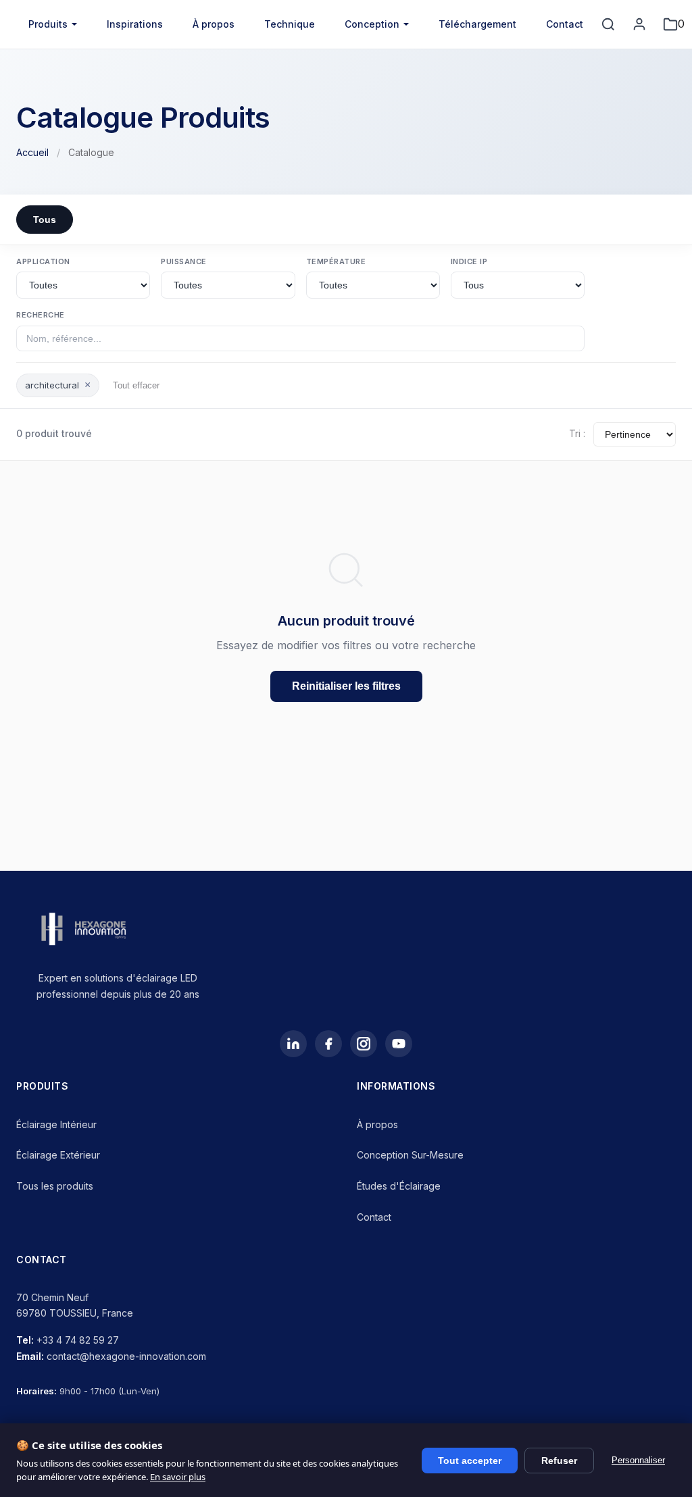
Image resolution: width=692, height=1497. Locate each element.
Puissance (184, 261)
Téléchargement (477, 24)
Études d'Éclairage (399, 1186)
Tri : (577, 433)
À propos (213, 24)
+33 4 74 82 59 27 (77, 1340)
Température (336, 261)
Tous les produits (54, 1186)
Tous (44, 219)
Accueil (32, 152)
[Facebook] (328, 1043)
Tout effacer (136, 385)
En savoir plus (177, 1477)
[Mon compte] (639, 24)
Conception (372, 24)
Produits (48, 24)
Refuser (559, 1460)
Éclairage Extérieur (58, 1155)
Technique (289, 24)
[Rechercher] (608, 24)
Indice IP (469, 261)
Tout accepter (469, 1460)
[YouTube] (398, 1043)
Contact (564, 24)
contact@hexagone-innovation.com (126, 1356)
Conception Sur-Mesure (410, 1155)
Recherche (40, 315)
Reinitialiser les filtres (346, 686)
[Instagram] (363, 1043)
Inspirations (135, 24)
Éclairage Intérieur (56, 1124)
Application (43, 261)
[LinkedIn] (293, 1043)
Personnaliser (638, 1460)
